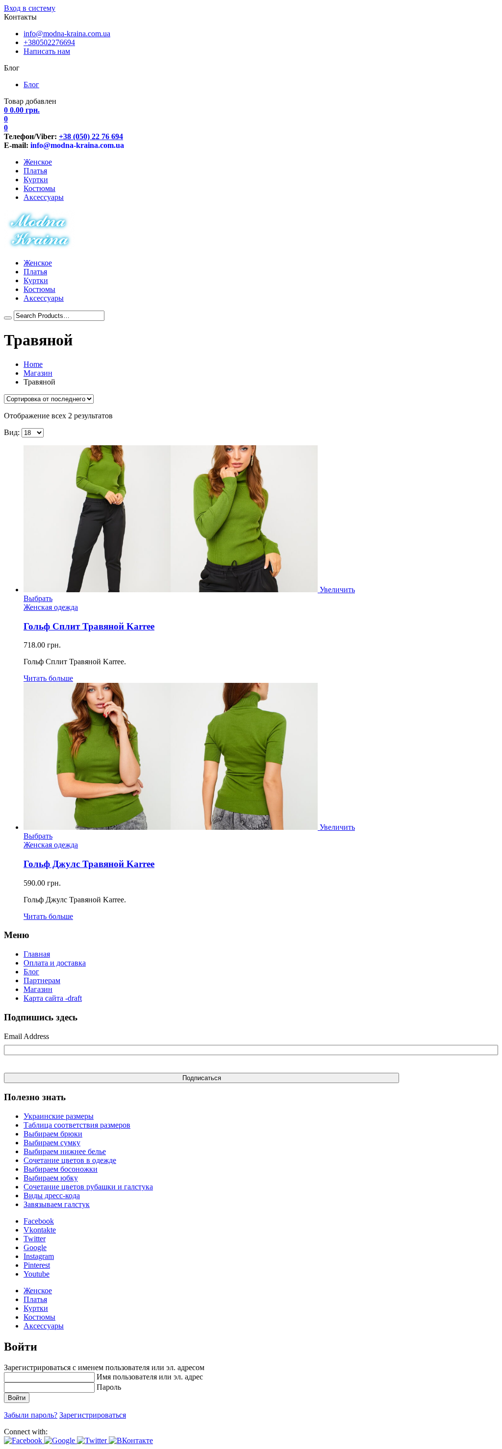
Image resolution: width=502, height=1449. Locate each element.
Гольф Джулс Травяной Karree (89, 864)
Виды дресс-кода (52, 1195)
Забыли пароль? (30, 1415)
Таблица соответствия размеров (77, 1125)
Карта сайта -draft (53, 998)
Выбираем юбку (51, 1178)
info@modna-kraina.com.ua (67, 33)
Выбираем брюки (53, 1134)
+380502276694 (49, 42)
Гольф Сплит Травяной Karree (89, 626)
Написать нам (47, 51)
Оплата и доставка (55, 963)
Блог (31, 84)
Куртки (36, 179)
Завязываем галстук (57, 1204)
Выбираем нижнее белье (65, 1151)
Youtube (37, 1274)
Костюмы (39, 188)
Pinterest (37, 1265)
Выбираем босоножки (61, 1169)
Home (33, 364)
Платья (35, 171)
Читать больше (48, 678)
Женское (38, 162)
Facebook (39, 1221)
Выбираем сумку (52, 1142)
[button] (24, 1440)
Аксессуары (44, 197)
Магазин (38, 373)
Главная (37, 954)
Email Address (26, 1036)
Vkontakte (40, 1230)
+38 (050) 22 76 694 (91, 136)
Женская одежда (51, 607)
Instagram (39, 1256)
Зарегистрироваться (92, 1415)
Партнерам (42, 980)
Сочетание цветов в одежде (70, 1160)
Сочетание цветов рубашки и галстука (88, 1187)
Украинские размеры (59, 1116)
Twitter (35, 1238)
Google (35, 1247)
